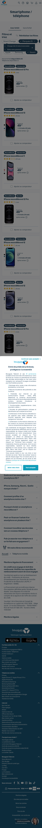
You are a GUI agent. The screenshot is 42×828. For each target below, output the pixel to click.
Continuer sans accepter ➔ (31, 359)
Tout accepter (31, 468)
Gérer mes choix (13, 468)
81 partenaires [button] (31, 374)
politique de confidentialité (20, 460)
